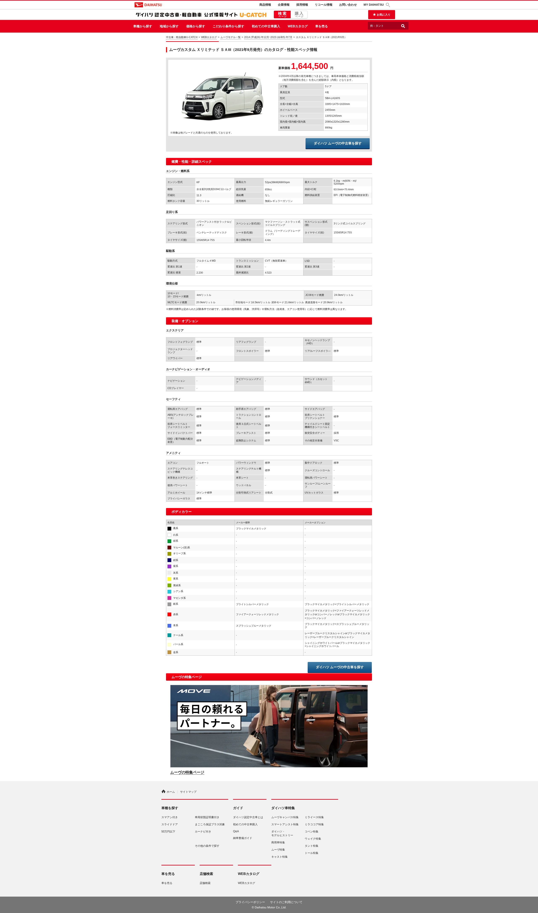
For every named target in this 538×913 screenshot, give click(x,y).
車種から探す (142, 26)
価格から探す (195, 26)
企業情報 (284, 4)
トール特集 (311, 853)
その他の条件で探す (207, 845)
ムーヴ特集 (278, 849)
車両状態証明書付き (207, 817)
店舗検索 (205, 883)
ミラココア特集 (314, 824)
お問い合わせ (348, 4)
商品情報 (265, 4)
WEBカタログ (298, 26)
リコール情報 (323, 4)
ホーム (171, 791)
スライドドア (169, 824)
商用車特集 (278, 842)
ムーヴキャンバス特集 (285, 817)
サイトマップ (188, 791)
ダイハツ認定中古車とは (248, 817)
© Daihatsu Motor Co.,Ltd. (269, 907)
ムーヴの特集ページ (187, 772)
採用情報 (302, 4)
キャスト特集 (279, 856)
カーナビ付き (203, 831)
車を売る (321, 26)
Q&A (236, 831)
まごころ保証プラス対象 (210, 824)
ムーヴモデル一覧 (230, 37)
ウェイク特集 (313, 838)
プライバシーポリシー (250, 902)
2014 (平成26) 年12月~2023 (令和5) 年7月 (268, 37)
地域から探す (169, 26)
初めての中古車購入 (266, 26)
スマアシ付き (169, 817)
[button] (388, 5)
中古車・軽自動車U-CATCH (182, 37)
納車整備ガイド (242, 838)
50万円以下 (168, 831)
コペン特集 (311, 831)
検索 (282, 14)
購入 (299, 14)
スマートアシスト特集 (285, 824)
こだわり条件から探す (228, 26)
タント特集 (311, 845)
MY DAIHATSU (374, 4)
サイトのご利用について (286, 902)
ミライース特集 (314, 817)
